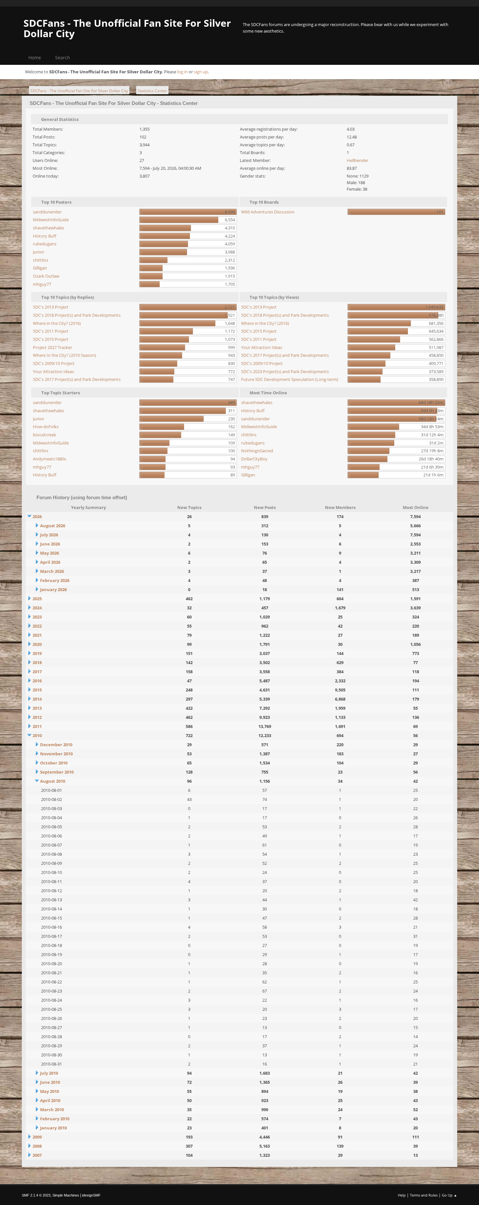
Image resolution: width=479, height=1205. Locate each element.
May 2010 (49, 1091)
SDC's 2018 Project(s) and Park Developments (77, 315)
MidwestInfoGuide (51, 220)
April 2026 (50, 562)
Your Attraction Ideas (53, 371)
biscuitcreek (44, 435)
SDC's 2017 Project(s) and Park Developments (77, 379)
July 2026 (49, 535)
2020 (37, 644)
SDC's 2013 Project (50, 307)
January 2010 (53, 1128)
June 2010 (50, 1082)
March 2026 (52, 571)
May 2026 (49, 553)
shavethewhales (48, 228)
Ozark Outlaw (46, 276)
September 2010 (57, 772)
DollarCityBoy (254, 459)
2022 (37, 626)
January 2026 (53, 589)
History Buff (44, 236)
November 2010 (56, 754)
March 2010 (52, 1109)
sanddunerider (47, 212)
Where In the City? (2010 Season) (64, 355)
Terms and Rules (424, 1195)
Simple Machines (65, 1195)
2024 (37, 608)
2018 (37, 662)
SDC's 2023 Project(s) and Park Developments (285, 371)
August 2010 (52, 781)
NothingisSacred (257, 451)
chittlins (40, 260)
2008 (37, 1146)
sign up (201, 72)
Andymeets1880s (49, 459)
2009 (37, 1137)
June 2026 (50, 544)
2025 (37, 599)
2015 (37, 690)
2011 (37, 726)
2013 (37, 708)
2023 (37, 617)
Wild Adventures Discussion (268, 212)
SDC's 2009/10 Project (54, 363)
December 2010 (56, 745)
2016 (37, 681)
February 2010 (54, 1119)
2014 (37, 699)
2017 (37, 672)
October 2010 (53, 763)
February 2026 (54, 580)
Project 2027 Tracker (52, 347)
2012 (37, 717)
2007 (37, 1155)
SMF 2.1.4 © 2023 (36, 1195)
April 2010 (50, 1100)
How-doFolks (46, 426)
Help (402, 1195)
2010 (37, 735)
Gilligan (40, 268)
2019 (37, 653)
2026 (37, 516)
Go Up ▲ (449, 1195)
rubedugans (44, 244)
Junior (38, 252)
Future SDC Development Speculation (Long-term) (289, 379)
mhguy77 (42, 284)
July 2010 (49, 1073)
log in (182, 72)
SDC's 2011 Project (50, 331)
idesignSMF (91, 1195)
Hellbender (357, 160)
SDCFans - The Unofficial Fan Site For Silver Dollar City (127, 28)
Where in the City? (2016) (57, 323)
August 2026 (52, 526)
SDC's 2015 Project (50, 339)
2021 (37, 635)
